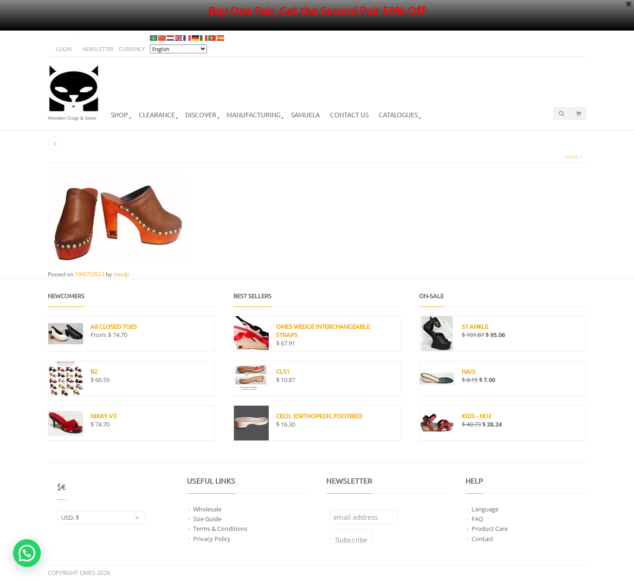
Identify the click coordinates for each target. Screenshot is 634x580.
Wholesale (207, 509)
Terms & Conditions (220, 528)
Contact (482, 539)
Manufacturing (253, 114)
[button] (27, 553)
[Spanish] (221, 38)
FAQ (477, 519)
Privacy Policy (212, 539)
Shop (119, 114)
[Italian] (204, 38)
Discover (200, 114)
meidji (121, 274)
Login (63, 48)
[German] (196, 38)
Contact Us (349, 114)
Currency (132, 48)
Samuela (305, 114)
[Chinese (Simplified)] (162, 38)
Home (571, 157)
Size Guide (207, 519)
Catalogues (398, 114)
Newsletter (98, 48)
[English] (179, 38)
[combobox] (101, 517)
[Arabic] (154, 38)
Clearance (157, 114)
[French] (187, 38)
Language (485, 509)
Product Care (490, 528)
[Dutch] (171, 38)
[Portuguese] (212, 38)
